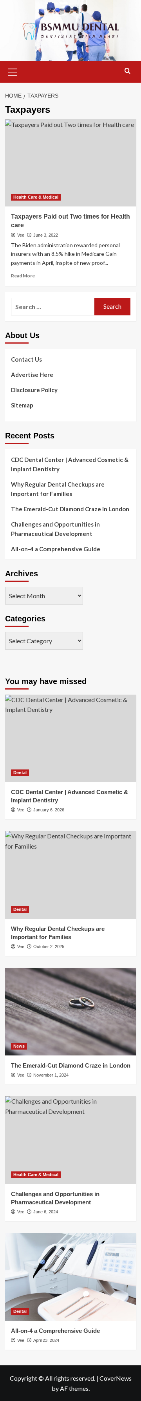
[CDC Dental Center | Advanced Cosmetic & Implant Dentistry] (70, 738)
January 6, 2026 (48, 809)
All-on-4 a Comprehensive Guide (55, 548)
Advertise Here (32, 374)
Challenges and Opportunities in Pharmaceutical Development (55, 529)
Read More (23, 276)
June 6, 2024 (45, 1211)
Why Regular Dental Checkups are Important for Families (58, 489)
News (19, 1046)
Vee (20, 235)
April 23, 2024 (46, 1340)
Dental (20, 772)
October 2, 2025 (48, 946)
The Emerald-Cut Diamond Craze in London (70, 508)
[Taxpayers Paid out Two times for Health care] (70, 162)
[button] (13, 71)
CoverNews (115, 1378)
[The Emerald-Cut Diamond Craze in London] (70, 1011)
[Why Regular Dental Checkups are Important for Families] (70, 874)
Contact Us (26, 359)
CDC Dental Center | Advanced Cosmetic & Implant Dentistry (69, 464)
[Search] (127, 71)
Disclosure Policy (34, 389)
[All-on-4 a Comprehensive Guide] (70, 1276)
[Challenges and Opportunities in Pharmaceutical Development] (70, 1140)
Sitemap (22, 405)
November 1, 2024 (51, 1075)
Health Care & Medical (35, 197)
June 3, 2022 (45, 235)
